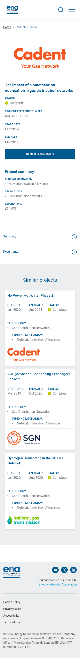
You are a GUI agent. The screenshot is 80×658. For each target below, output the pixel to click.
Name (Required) (14, 547)
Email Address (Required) (19, 565)
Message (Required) (16, 584)
